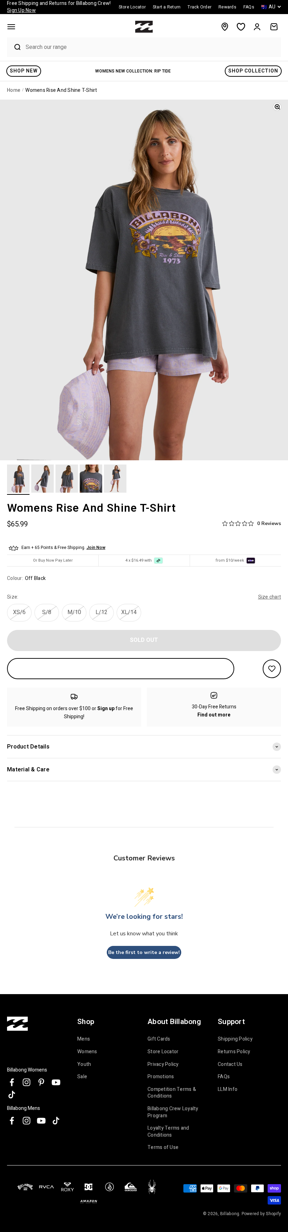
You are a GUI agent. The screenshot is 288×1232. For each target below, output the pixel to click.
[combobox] (151, 47)
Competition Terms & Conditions (172, 1093)
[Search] (14, 47)
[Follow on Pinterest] (41, 1082)
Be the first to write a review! (144, 952)
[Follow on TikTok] (12, 1094)
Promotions (161, 1076)
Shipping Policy (235, 1039)
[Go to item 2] (42, 480)
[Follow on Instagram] (26, 1082)
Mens (83, 1039)
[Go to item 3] (66, 480)
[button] (11, 26)
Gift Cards (159, 1039)
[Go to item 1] (18, 480)
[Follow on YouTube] (56, 1082)
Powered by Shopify (261, 1214)
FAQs (224, 1076)
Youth (84, 1064)
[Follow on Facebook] (12, 1082)
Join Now (95, 547)
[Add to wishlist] (272, 668)
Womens (87, 1051)
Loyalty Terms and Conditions (168, 1131)
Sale (82, 1076)
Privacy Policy (163, 1064)
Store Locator (163, 1051)
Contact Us (230, 1064)
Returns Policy (234, 1051)
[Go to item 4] (91, 480)
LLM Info (227, 1089)
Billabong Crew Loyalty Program (173, 1112)
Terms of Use (163, 1147)
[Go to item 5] (115, 480)
